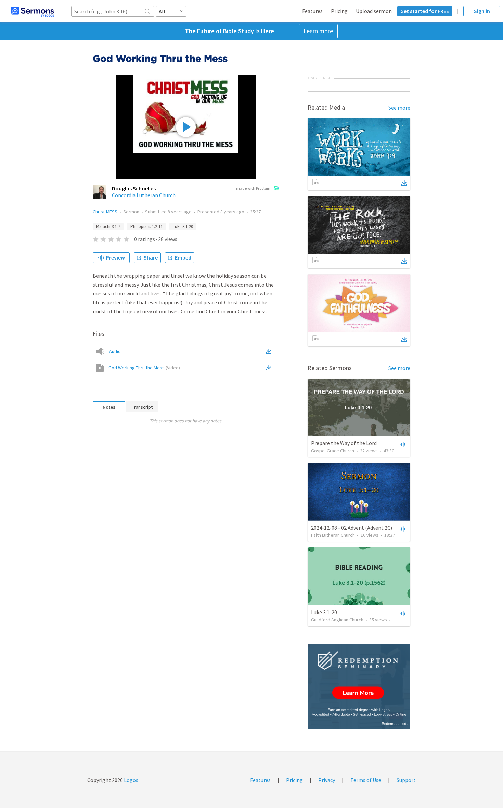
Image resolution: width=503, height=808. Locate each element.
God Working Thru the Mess (144, 368)
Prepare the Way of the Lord (344, 443)
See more (399, 107)
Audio (115, 351)
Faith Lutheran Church (333, 535)
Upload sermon (374, 11)
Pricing (339, 11)
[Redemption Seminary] (359, 686)
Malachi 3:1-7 (108, 226)
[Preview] (402, 444)
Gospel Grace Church (332, 450)
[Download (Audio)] (270, 351)
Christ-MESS (105, 212)
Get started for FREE (424, 11)
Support (406, 780)
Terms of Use (365, 780)
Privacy (326, 780)
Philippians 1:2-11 (146, 226)
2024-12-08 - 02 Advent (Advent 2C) (351, 527)
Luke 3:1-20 (183, 226)
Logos (130, 780)
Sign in (482, 11)
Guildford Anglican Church (337, 620)
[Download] (404, 183)
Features (312, 11)
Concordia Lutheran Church (144, 195)
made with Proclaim (254, 188)
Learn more (318, 31)
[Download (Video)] (270, 368)
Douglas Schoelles (134, 188)
